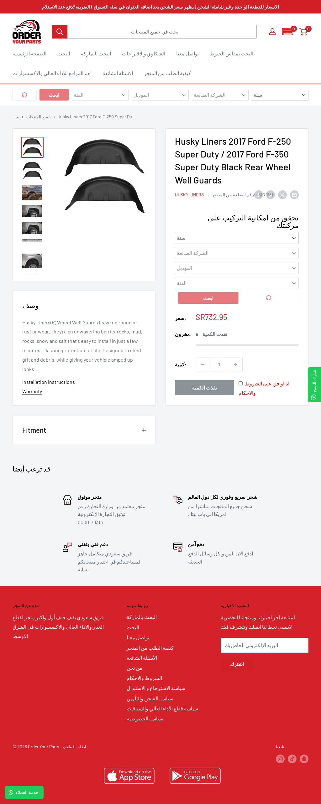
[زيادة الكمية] (235, 364)
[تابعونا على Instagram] (280, 758)
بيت (16, 116)
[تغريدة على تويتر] (282, 194)
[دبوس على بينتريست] (270, 194)
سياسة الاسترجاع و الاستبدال (156, 688)
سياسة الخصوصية (145, 718)
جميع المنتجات (38, 116)
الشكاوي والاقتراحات (143, 53)
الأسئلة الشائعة (142, 658)
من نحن (134, 668)
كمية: (181, 364)
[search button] (59, 32)
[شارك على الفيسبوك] (258, 194)
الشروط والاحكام (144, 678)
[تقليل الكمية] (202, 364)
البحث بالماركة (96, 53)
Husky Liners (189, 194)
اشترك (237, 664)
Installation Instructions (48, 382)
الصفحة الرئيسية (29, 53)
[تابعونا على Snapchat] (304, 758)
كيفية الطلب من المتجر (167, 73)
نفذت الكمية (204, 387)
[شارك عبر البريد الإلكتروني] (294, 194)
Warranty (32, 391)
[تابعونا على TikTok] (292, 758)
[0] (303, 31)
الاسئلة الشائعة (118, 73)
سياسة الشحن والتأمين (150, 698)
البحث (63, 53)
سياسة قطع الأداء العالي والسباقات (162, 708)
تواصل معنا (187, 53)
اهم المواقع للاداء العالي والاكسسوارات (52, 73)
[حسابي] (272, 31)
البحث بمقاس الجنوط (231, 53)
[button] (287, 31)
